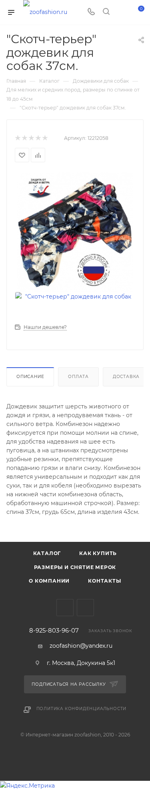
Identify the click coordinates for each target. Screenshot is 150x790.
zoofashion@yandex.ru (81, 645)
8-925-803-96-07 (54, 631)
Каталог (47, 553)
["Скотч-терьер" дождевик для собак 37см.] (75, 231)
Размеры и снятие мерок (75, 567)
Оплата (78, 376)
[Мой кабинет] (121, 12)
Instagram (85, 607)
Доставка (126, 376)
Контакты (104, 581)
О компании (49, 581)
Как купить (98, 553)
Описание (30, 376)
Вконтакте (65, 607)
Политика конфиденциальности (81, 708)
